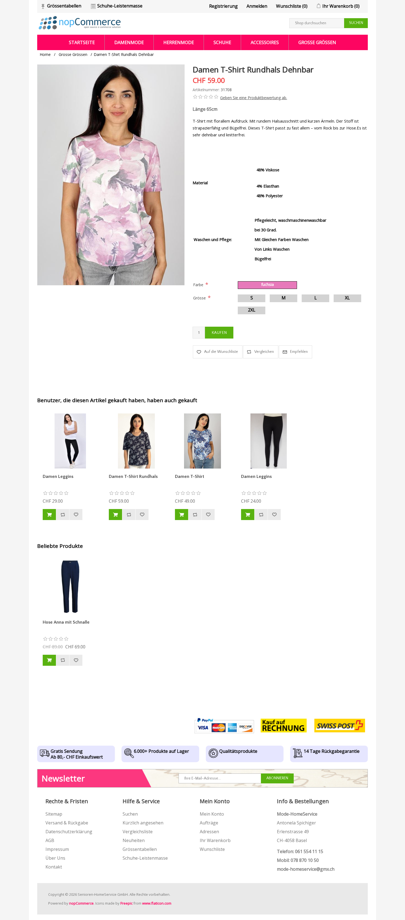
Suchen (130, 814)
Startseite (82, 42)
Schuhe (222, 42)
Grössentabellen (64, 6)
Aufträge (209, 823)
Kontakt (53, 867)
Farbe (198, 284)
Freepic (126, 903)
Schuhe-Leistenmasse (119, 6)
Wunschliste (212, 849)
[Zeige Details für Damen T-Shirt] (202, 441)
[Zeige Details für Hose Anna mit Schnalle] (70, 586)
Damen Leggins (58, 476)
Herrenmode (178, 42)
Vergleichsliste (138, 832)
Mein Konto (212, 814)
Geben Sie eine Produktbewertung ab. (253, 97)
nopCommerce (81, 903)
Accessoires (265, 42)
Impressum (57, 849)
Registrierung (223, 6)
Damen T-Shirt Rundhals (133, 476)
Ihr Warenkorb (215, 840)
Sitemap (53, 814)
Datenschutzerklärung (68, 832)
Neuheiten (134, 840)
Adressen (209, 832)
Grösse (199, 298)
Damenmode (129, 42)
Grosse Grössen (317, 42)
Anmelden (257, 6)
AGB (49, 840)
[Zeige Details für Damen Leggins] (70, 441)
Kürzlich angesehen (143, 823)
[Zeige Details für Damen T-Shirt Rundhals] (136, 441)
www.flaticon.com (156, 903)
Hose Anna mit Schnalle (66, 622)
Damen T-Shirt (189, 476)
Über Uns (55, 858)
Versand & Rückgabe (66, 823)
